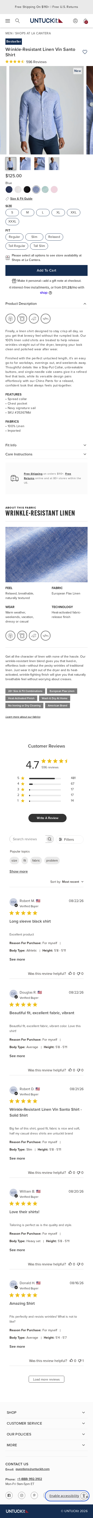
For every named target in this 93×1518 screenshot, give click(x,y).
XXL (74, 212)
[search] (18, 21)
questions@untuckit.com (33, 1469)
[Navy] (9, 189)
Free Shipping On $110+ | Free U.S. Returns (46, 7)
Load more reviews (46, 1379)
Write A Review (47, 818)
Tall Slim (39, 246)
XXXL (12, 221)
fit (24, 860)
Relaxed (54, 236)
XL (58, 212)
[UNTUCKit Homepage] (46, 20)
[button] (10, 163)
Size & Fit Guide (21, 199)
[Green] (45, 189)
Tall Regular (16, 246)
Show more (18, 871)
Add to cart (46, 270)
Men (8, 33)
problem (52, 860)
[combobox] (67, 881)
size (14, 860)
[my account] (75, 21)
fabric (36, 860)
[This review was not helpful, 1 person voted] (79, 1360)
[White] (18, 189)
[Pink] (54, 189)
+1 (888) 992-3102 (29, 1479)
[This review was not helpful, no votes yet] (78, 973)
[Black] (27, 189)
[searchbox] (27, 839)
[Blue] (36, 189)
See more (17, 959)
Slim (34, 236)
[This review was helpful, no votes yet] (70, 973)
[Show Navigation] (8, 21)
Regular (14, 236)
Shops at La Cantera (33, 33)
